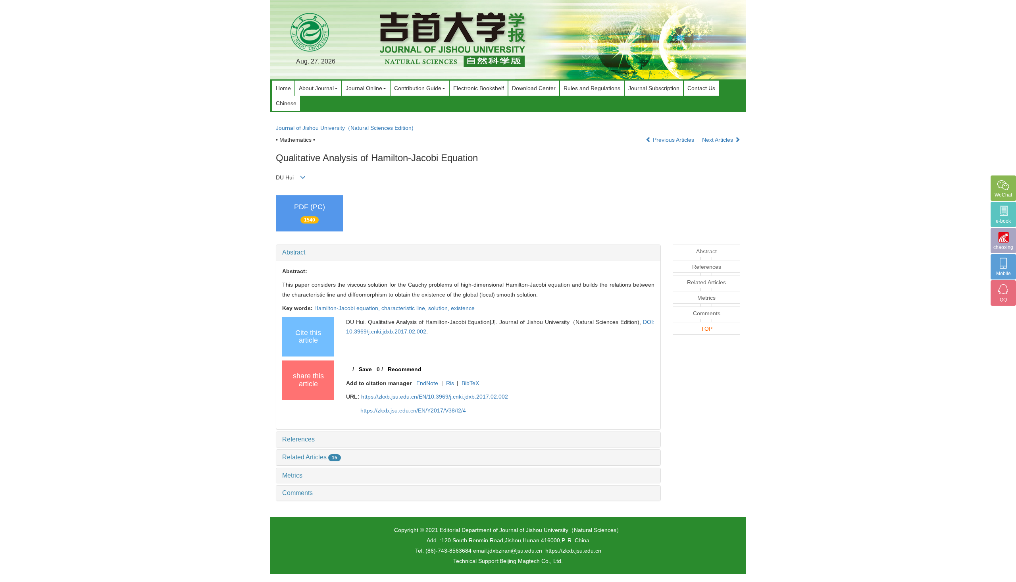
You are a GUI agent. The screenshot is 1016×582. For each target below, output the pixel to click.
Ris (450, 383)
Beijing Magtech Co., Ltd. (531, 561)
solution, (439, 308)
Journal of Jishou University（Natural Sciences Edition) (345, 128)
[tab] (468, 252)
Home (283, 88)
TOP (706, 329)
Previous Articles (673, 140)
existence (463, 308)
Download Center (534, 88)
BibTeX (470, 383)
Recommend (404, 369)
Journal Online (364, 88)
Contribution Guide (417, 88)
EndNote (427, 383)
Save (365, 369)
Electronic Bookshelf (478, 88)
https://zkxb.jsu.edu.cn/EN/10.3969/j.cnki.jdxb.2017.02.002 (434, 396)
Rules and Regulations (592, 88)
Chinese (286, 103)
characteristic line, (404, 308)
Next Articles (718, 140)
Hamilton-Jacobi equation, (347, 308)
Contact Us (701, 88)
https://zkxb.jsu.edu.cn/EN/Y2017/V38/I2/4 (413, 410)
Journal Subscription (653, 88)
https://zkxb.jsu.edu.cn (573, 550)
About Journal (316, 88)
